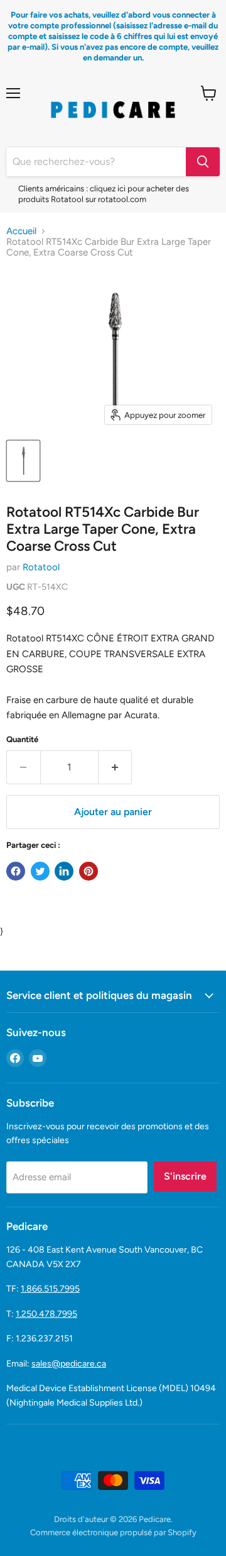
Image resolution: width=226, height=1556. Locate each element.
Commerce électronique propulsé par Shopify (113, 1532)
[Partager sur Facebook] (15, 871)
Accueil (21, 231)
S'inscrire (185, 1176)
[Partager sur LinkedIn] (64, 871)
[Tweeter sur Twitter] (40, 871)
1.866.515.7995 (50, 1288)
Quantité (22, 739)
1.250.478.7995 (46, 1314)
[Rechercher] (203, 161)
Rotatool (41, 567)
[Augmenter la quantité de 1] (115, 767)
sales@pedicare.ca (68, 1363)
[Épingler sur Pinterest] (88, 871)
